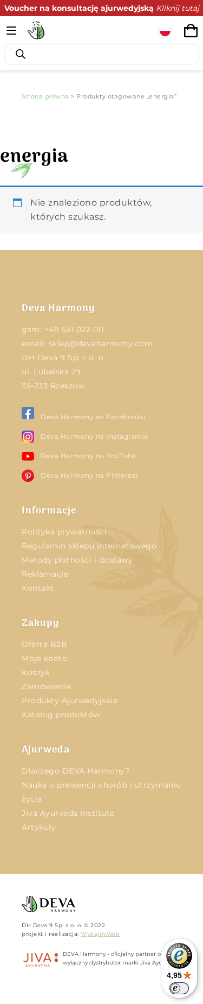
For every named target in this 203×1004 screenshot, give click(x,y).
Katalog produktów (61, 714)
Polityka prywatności (64, 532)
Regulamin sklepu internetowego (89, 546)
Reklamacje (45, 574)
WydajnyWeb (100, 933)
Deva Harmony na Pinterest (90, 475)
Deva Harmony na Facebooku (93, 417)
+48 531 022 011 (74, 329)
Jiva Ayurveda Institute (68, 813)
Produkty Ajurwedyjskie (69, 700)
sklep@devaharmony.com (101, 343)
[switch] (179, 988)
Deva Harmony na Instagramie (94, 436)
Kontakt (38, 588)
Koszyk (36, 672)
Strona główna (45, 96)
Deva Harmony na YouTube (88, 456)
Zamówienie (46, 686)
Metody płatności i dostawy (77, 560)
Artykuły (39, 827)
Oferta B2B (44, 644)
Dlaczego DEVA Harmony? (75, 771)
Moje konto (44, 658)
